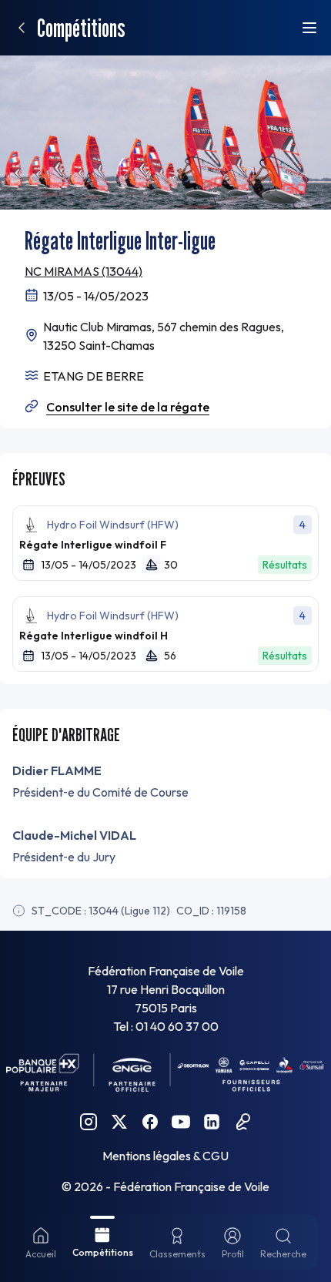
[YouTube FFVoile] (181, 1121)
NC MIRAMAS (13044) (83, 271)
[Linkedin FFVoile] (211, 1121)
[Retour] (21, 27)
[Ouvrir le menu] (309, 27)
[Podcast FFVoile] (242, 1121)
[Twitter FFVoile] (119, 1121)
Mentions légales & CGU (165, 1155)
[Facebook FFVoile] (150, 1121)
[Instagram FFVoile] (88, 1121)
